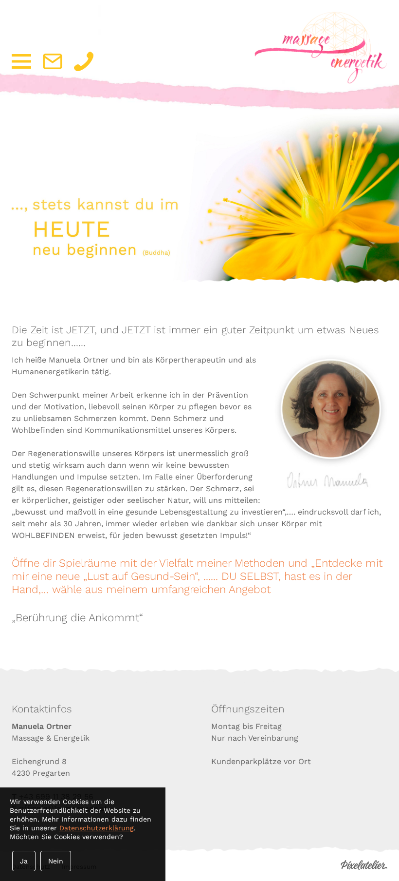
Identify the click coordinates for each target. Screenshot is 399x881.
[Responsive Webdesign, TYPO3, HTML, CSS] (364, 867)
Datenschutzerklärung (96, 828)
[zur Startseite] (320, 81)
